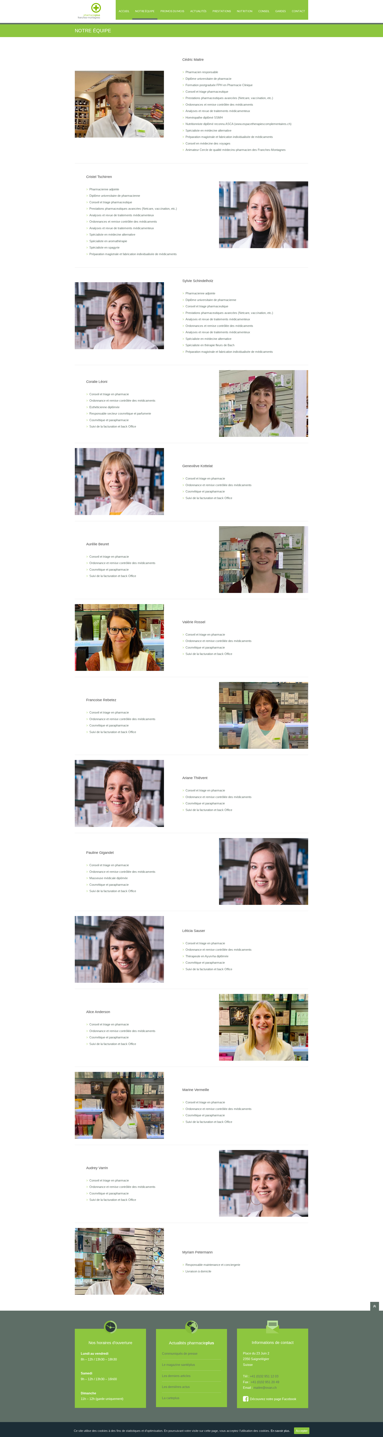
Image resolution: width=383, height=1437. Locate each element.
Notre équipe (144, 11)
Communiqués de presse (179, 1353)
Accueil (124, 11)
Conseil (263, 11)
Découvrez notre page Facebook (272, 1399)
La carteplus (170, 1398)
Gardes (280, 11)
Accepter (302, 1430)
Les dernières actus (176, 1387)
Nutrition (244, 11)
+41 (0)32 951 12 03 (264, 1376)
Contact (298, 11)
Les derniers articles (176, 1376)
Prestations (221, 11)
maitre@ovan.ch (265, 1387)
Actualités (198, 11)
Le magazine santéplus (178, 1364)
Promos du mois (172, 11)
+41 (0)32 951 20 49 (265, 1382)
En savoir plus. (280, 1430)
